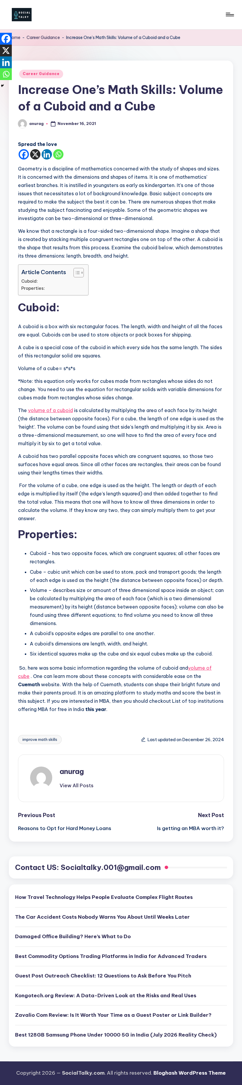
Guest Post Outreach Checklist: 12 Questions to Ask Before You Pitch (103, 975)
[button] (77, 785)
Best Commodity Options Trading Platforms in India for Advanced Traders (111, 956)
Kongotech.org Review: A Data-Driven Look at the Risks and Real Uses (105, 995)
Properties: (33, 288)
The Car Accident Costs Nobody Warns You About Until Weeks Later (102, 917)
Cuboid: (29, 281)
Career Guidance (43, 37)
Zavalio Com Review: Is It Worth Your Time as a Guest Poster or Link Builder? (113, 1015)
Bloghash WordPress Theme (189, 1073)
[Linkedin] (47, 154)
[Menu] (229, 14)
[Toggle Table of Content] (75, 273)
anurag (72, 771)
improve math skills (39, 739)
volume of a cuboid (50, 410)
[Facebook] (24, 154)
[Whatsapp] (58, 154)
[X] (35, 154)
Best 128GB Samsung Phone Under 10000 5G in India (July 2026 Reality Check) (116, 1035)
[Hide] (2, 85)
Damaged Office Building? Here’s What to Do (73, 936)
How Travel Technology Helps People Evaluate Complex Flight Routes (104, 897)
